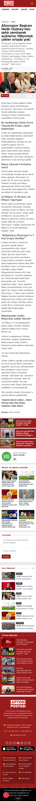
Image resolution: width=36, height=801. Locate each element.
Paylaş (6, 95)
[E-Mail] (14, 459)
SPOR (32, 9)
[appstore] (9, 749)
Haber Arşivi (25, 778)
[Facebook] (7, 743)
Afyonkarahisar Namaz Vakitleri (9, 765)
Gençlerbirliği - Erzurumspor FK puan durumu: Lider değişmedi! (25, 607)
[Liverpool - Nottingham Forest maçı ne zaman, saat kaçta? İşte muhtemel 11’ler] (26, 514)
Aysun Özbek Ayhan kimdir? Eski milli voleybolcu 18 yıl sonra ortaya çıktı (24, 597)
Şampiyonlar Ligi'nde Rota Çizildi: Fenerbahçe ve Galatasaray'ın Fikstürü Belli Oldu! (9, 524)
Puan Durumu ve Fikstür (9, 773)
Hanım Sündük (19, 455)
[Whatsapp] (25, 743)
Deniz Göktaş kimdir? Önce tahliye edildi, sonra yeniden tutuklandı (24, 587)
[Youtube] (18, 743)
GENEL (19, 583)
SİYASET (15, 9)
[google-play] (26, 749)
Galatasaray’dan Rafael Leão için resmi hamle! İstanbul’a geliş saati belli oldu (9, 503)
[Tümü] (33, 568)
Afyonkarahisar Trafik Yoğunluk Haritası (25, 766)
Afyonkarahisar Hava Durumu (25, 759)
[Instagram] (14, 743)
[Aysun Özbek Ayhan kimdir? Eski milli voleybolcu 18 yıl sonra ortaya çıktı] (9, 475)
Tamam (18, 798)
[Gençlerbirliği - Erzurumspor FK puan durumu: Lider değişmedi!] (26, 475)
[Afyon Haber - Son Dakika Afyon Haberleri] (8, 3)
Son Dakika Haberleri (8, 779)
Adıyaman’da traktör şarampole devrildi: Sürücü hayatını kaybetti (24, 578)
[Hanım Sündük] (6, 456)
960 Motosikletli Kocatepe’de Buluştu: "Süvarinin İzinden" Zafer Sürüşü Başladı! (25, 627)
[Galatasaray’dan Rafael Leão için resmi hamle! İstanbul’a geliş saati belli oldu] (9, 494)
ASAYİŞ (24, 9)
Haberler (5, 22)
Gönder (6, 556)
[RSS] (29, 743)
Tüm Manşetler (26, 772)
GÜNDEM (5, 9)
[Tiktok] (21, 743)
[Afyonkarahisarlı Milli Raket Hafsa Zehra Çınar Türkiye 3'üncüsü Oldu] (26, 494)
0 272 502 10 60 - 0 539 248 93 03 (19, 731)
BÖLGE (19, 573)
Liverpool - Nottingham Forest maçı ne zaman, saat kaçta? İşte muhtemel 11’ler (26, 524)
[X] (10, 743)
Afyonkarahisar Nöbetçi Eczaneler (9, 759)
